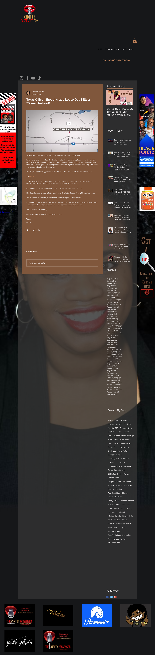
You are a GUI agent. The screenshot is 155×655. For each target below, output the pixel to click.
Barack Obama (124, 432)
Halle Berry (112, 512)
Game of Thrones (127, 501)
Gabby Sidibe (113, 501)
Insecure (125, 520)
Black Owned (113, 439)
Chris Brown (120, 462)
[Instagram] (21, 78)
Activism (124, 420)
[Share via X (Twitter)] (33, 230)
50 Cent (111, 420)
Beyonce (116, 436)
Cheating (125, 459)
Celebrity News (114, 459)
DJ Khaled (112, 474)
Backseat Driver (126, 428)
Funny (110, 497)
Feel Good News (114, 493)
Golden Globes (114, 504)
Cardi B (119, 455)
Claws (110, 470)
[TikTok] (39, 78)
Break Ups (112, 451)
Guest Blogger (113, 508)
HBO (122, 508)
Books (110, 447)
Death (119, 474)
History (125, 516)
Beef (109, 436)
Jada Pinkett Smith (123, 524)
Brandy (126, 447)
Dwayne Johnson (114, 482)
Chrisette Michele (115, 466)
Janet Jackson (113, 527)
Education (127, 482)
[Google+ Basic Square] (115, 597)
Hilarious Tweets (114, 516)
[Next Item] (129, 98)
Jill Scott (111, 539)
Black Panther (125, 439)
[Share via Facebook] (27, 230)
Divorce (111, 478)
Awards (111, 428)
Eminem (111, 485)
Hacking (129, 508)
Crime (124, 470)
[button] (135, 40)
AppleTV (119, 424)
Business (111, 455)
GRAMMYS (118, 497)
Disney (126, 474)
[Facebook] (27, 78)
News (28, 223)
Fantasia (111, 489)
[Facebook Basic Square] (107, 597)
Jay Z (122, 527)
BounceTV (118, 447)
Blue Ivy (116, 443)
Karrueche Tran (114, 543)
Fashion (119, 489)
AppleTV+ (128, 424)
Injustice (117, 520)
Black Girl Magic (127, 436)
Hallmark (121, 512)
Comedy (117, 470)
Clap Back (127, 466)
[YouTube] (33, 78)
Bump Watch (122, 451)
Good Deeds (126, 504)
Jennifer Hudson (114, 535)
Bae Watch (112, 432)
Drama (117, 478)
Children (111, 462)
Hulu (131, 516)
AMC (117, 420)
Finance (125, 493)
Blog (109, 443)
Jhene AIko (126, 535)
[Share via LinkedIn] (39, 230)
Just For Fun (121, 539)
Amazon (111, 424)
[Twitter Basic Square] (111, 597)
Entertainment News (124, 485)
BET (116, 428)
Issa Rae (111, 524)
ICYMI (110, 520)
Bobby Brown (125, 443)
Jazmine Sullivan (114, 531)
